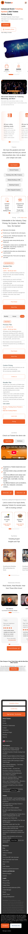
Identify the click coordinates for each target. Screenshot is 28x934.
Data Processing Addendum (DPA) (11, 887)
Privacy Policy (6, 883)
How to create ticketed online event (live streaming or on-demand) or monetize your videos (13, 832)
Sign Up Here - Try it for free (14, 714)
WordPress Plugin (7, 732)
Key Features (14, 165)
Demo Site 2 (20, 492)
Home (4, 721)
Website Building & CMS (14, 180)
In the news (5, 850)
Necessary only (16, 925)
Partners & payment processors (11, 868)
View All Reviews (13, 648)
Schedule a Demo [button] (14, 703)
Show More (14, 669)
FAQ (4, 864)
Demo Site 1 (6, 492)
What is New (6, 861)
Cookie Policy (6, 885)
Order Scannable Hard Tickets (10, 859)
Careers (5, 875)
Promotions (5, 730)
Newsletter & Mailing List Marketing (12, 770)
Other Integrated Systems (14, 190)
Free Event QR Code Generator (11, 857)
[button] (8, 29)
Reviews (5, 734)
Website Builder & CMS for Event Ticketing (13, 758)
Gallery (4, 855)
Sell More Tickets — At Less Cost (11, 768)
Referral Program (7, 873)
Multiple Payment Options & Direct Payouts (14, 756)
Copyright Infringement (8, 896)
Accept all (5, 925)
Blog (4, 848)
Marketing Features (14, 185)
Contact (5, 727)
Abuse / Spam (6, 894)
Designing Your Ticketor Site (10, 818)
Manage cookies (7, 931)
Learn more (18, 417)
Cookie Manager (7, 889)
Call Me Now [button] (14, 708)
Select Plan (14, 307)
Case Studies (6, 866)
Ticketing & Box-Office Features (14, 175)
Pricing (18, 422)
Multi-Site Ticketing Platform (10, 410)
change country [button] (23, 217)
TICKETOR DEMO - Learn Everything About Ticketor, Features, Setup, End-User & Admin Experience (14, 799)
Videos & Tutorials (7, 852)
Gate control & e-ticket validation (11, 807)
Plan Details (14, 301)
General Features (14, 170)
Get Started (6, 24)
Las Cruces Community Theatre (9, 610)
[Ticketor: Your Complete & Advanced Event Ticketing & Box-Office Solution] (7, 3)
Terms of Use (6, 880)
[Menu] (25, 2)
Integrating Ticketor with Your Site (11, 824)
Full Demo (19, 441)
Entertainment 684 (12, 640)
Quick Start (8, 441)
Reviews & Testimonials (9, 725)
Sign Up (5, 737)
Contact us (14, 376)
